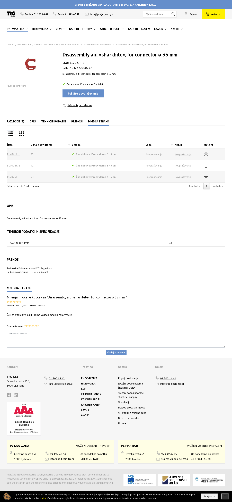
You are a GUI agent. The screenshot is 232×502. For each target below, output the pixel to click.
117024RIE (13, 165)
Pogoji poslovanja (128, 378)
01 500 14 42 (57, 378)
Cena (148, 144)
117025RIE (13, 177)
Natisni (208, 144)
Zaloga (76, 144)
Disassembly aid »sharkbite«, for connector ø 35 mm (141, 44)
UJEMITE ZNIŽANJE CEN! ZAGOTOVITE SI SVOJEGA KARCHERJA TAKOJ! (116, 4)
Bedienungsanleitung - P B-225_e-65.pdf (27, 271)
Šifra (10, 144)
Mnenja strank (98, 121)
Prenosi (77, 121)
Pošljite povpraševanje (83, 93)
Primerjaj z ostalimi (80, 105)
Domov (10, 44)
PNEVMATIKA (24, 44)
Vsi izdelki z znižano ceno (132, 412)
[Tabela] (10, 133)
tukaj (44, 498)
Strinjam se (209, 496)
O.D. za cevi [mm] (41, 144)
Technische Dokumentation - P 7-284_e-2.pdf (29, 268)
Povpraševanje (183, 154)
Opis (33, 121)
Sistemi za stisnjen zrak (46, 44)
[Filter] (21, 133)
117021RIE (13, 154)
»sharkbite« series (70, 44)
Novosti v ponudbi (128, 418)
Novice (122, 423)
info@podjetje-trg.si (101, 14)
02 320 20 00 (169, 453)
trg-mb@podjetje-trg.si (174, 459)
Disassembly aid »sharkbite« (97, 44)
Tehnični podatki (53, 121)
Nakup (179, 144)
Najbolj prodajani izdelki (131, 407)
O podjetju (124, 402)
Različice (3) (15, 121)
